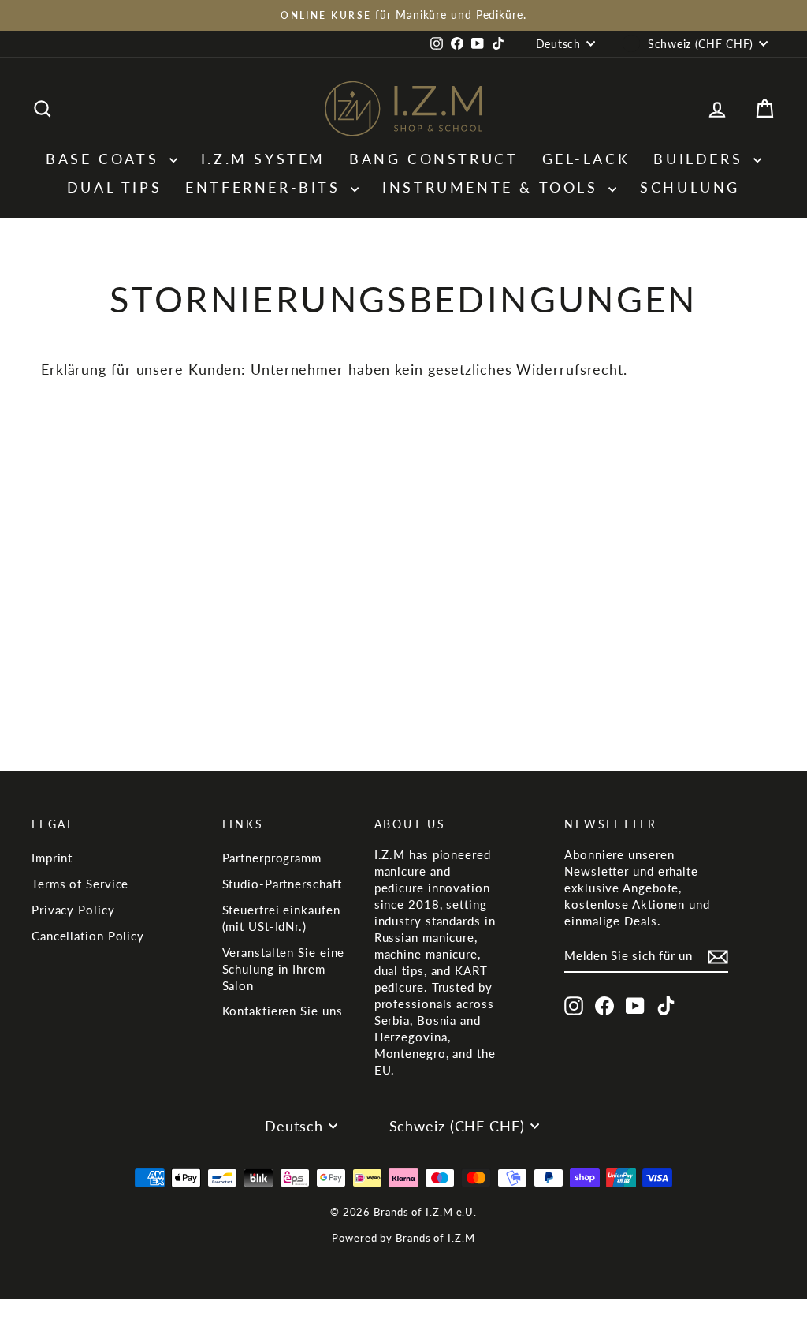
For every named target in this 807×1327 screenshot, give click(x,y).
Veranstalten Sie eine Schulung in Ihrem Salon (283, 968)
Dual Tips (114, 187)
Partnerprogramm (272, 857)
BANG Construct (433, 158)
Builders (701, 158)
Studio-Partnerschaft (282, 884)
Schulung (690, 187)
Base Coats (105, 158)
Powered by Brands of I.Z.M (403, 1238)
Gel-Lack (586, 158)
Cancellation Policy (88, 936)
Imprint (52, 857)
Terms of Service (80, 884)
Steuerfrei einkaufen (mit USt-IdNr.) (281, 918)
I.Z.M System (263, 158)
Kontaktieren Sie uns (282, 1011)
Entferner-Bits (266, 187)
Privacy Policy (73, 910)
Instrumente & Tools (493, 187)
